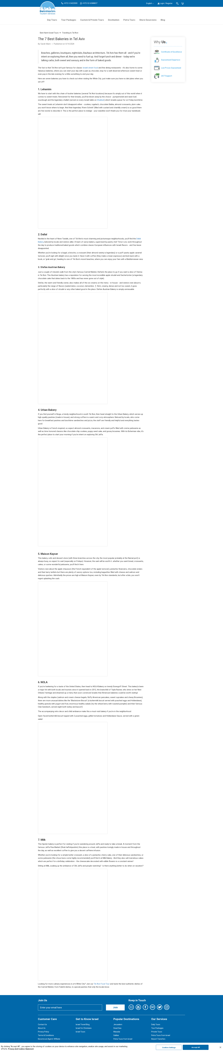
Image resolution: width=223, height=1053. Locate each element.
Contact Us (42, 1024)
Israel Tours (80, 1032)
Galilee (116, 1035)
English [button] (149, 3)
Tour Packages (68, 20)
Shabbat (100, 100)
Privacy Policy (43, 1032)
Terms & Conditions (46, 1035)
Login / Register (166, 3)
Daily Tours (155, 1024)
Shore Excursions (148, 20)
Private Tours (156, 1032)
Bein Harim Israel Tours (49, 33)
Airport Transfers (158, 1039)
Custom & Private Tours (92, 20)
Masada (116, 1032)
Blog (163, 20)
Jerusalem (117, 1024)
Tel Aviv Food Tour (102, 984)
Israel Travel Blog (83, 1024)
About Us (41, 1028)
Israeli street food (90, 68)
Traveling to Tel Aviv (70, 33)
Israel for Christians (83, 1028)
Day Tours (52, 20)
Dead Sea (117, 1028)
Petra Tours (129, 20)
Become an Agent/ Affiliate (49, 1039)
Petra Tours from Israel (122, 1039)
